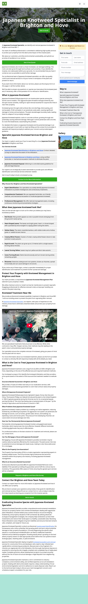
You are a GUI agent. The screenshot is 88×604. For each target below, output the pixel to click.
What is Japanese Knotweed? (69, 92)
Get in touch (44, 30)
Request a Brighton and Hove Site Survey (30, 475)
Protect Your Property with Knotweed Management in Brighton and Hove (72, 106)
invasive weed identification (45, 526)
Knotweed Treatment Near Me (69, 110)
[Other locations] (80, 4)
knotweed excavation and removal (44, 542)
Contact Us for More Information (29, 179)
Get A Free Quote (29, 62)
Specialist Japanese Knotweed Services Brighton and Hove (69, 96)
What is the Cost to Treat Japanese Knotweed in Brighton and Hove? (71, 114)
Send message (72, 81)
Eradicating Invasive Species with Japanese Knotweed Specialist (70, 124)
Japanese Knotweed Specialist (13, 302)
